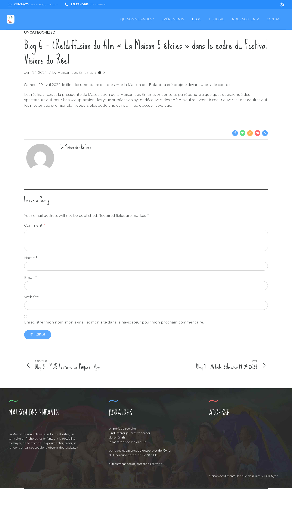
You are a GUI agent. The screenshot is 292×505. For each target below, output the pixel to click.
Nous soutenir (245, 19)
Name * (30, 258)
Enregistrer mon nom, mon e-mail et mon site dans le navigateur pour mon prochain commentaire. (114, 322)
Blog (196, 19)
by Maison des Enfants (72, 73)
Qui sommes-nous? (137, 19)
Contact (274, 19)
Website (31, 297)
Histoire (216, 19)
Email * (30, 278)
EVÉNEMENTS (173, 19)
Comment (34, 225)
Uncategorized (39, 32)
